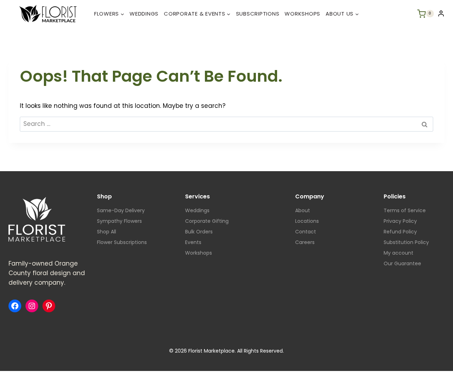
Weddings (144, 13)
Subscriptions (258, 13)
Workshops (302, 13)
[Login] (441, 13)
